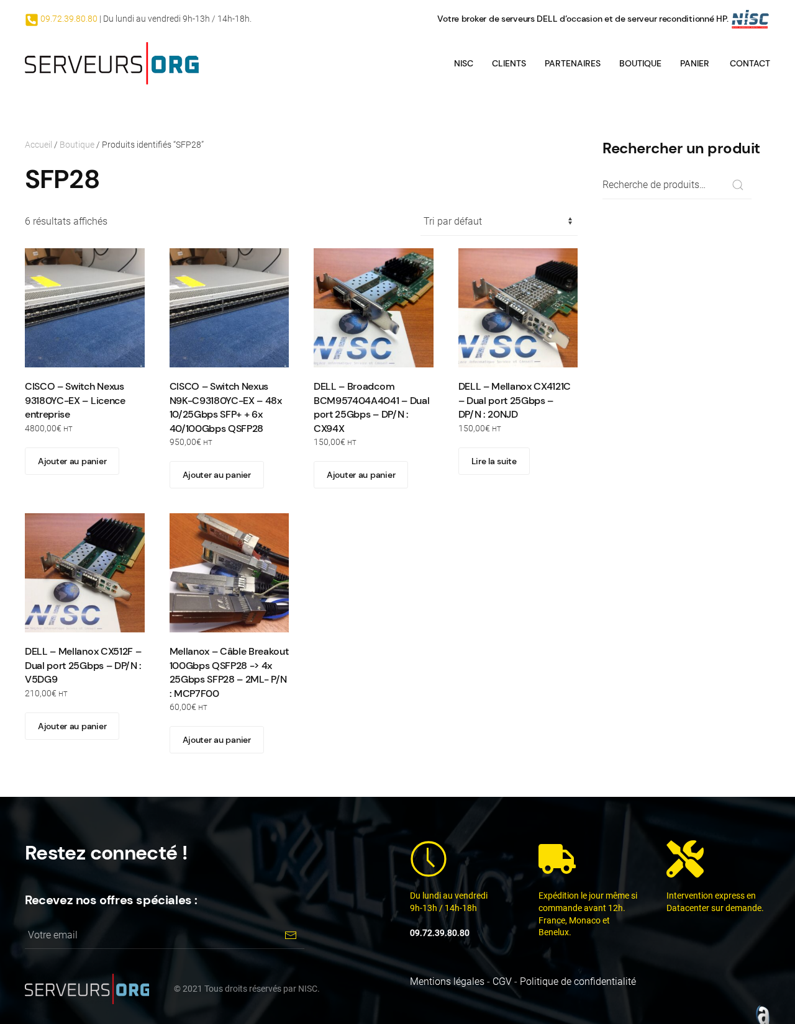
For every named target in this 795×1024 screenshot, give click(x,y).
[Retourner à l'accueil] (112, 63)
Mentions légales (447, 981)
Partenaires (573, 63)
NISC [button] (463, 63)
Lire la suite (494, 461)
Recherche (738, 185)
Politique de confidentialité (578, 981)
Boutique (640, 63)
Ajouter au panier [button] (72, 461)
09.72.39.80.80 (68, 19)
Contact (750, 63)
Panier (694, 63)
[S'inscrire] (290, 935)
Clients (509, 63)
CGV (502, 981)
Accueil (38, 145)
